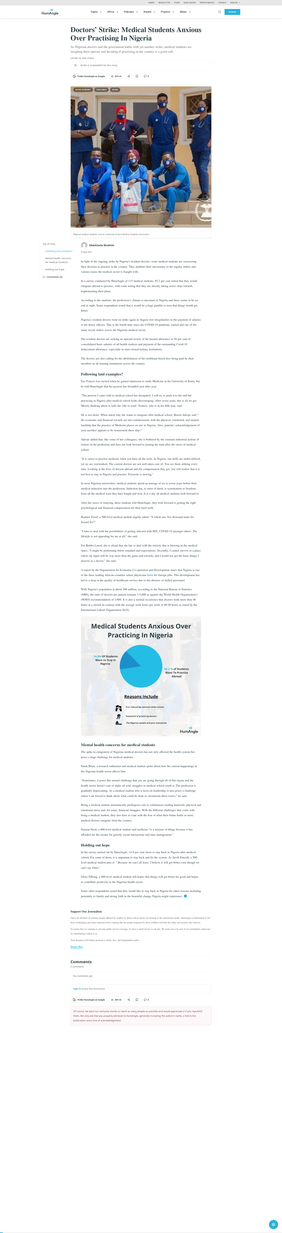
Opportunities (207, 2)
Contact (222, 2)
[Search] (220, 12)
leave (150, 575)
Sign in (77, 988)
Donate (232, 12)
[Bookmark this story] (137, 76)
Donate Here (76, 946)
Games (151, 2)
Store (177, 2)
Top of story (49, 243)
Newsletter (164, 2)
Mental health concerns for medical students (58, 260)
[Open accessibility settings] (273, 1224)
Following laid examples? (58, 251)
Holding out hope (54, 269)
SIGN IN (233, 2)
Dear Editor (190, 2)
